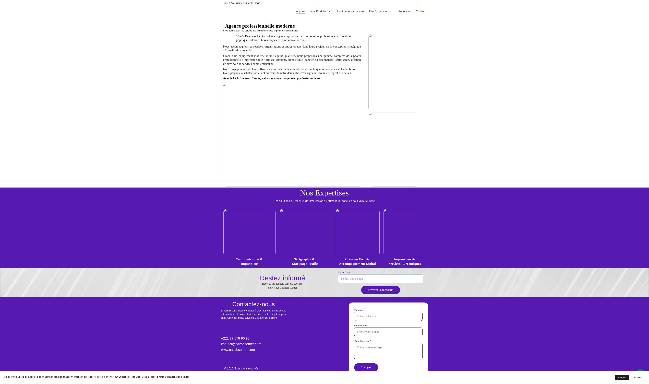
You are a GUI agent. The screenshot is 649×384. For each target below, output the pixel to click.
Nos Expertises (378, 11)
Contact (420, 11)
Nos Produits (318, 11)
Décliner (638, 377)
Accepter (621, 377)
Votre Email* (360, 325)
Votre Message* (362, 341)
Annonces (404, 11)
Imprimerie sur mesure (350, 11)
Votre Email (344, 272)
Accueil (300, 11)
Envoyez (366, 367)
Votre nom (359, 310)
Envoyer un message (380, 289)
